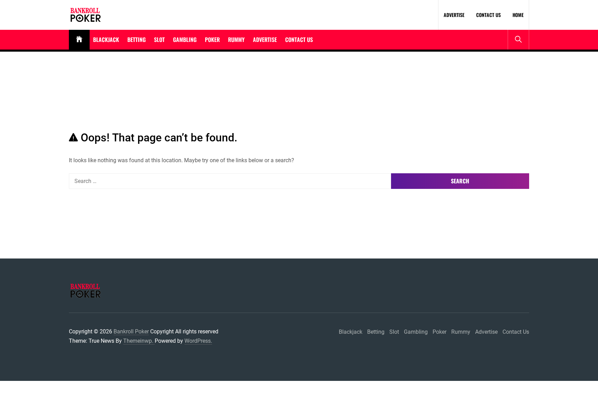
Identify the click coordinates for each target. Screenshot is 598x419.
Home (518, 14)
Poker (212, 39)
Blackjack (106, 39)
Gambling (185, 39)
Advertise (454, 14)
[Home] (79, 40)
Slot (159, 39)
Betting (136, 39)
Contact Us (488, 14)
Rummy (236, 39)
